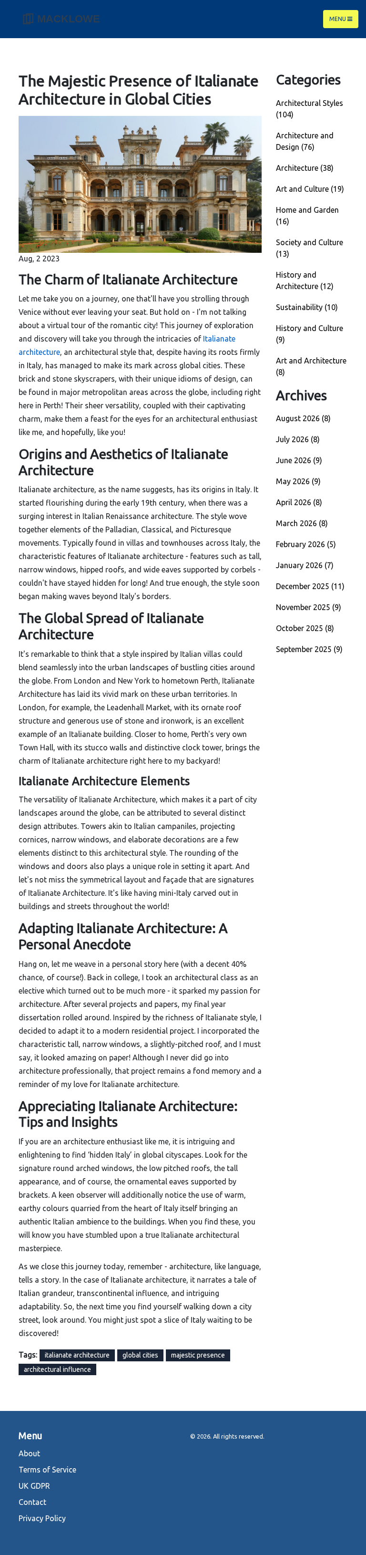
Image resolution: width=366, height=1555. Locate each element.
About (29, 1453)
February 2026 (306, 544)
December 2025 (310, 586)
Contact (32, 1502)
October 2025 (305, 628)
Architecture (305, 168)
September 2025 (309, 649)
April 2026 (299, 502)
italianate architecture (77, 1355)
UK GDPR (34, 1486)
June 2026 (299, 460)
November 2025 (308, 607)
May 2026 (298, 481)
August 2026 (303, 418)
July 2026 (298, 439)
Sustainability (307, 307)
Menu (338, 19)
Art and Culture (310, 189)
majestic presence (198, 1355)
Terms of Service (47, 1469)
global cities (140, 1355)
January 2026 (305, 565)
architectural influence (57, 1369)
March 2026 (302, 523)
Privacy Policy (42, 1518)
